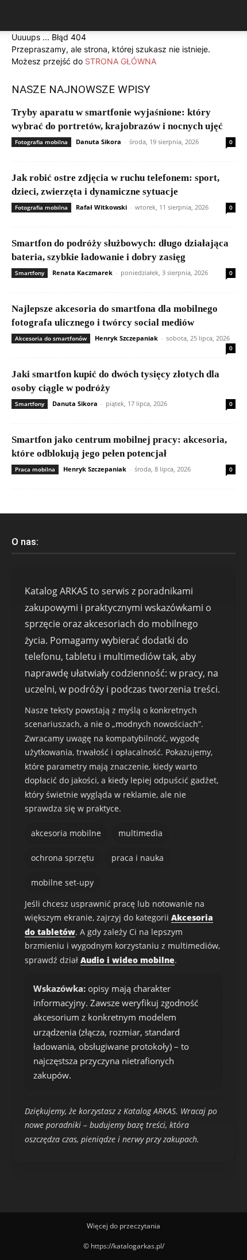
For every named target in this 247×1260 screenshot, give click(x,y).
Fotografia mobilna (41, 142)
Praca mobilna (35, 469)
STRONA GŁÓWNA (120, 61)
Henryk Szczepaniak (126, 338)
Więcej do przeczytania (123, 1226)
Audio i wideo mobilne (127, 959)
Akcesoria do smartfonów (51, 338)
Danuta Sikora (98, 141)
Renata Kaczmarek (82, 272)
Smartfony (29, 273)
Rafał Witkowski (101, 207)
